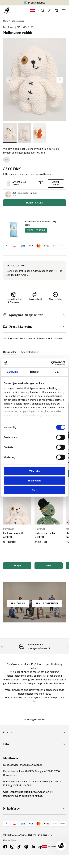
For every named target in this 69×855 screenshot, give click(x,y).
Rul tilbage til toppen (34, 719)
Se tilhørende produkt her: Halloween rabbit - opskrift (33, 338)
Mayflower (14, 835)
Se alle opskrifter (47, 603)
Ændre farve (55, 183)
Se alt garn (18, 603)
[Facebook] (5, 847)
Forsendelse (24, 174)
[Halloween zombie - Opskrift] (48, 510)
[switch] (60, 437)
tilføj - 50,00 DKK (36, 230)
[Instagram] (12, 847)
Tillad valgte (34, 480)
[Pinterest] (26, 847)
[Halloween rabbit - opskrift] (17, 510)
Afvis (34, 490)
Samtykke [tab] (12, 371)
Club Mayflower (10, 840)
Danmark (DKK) (54, 846)
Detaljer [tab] (34, 371)
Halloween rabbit (18, 21)
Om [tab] (57, 371)
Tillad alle (34, 471)
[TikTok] (19, 847)
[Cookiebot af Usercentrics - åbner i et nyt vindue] (51, 363)
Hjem (5, 21)
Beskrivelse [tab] (10, 351)
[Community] (40, 847)
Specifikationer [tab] (30, 351)
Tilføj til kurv (34, 202)
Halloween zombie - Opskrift (45, 534)
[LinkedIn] (33, 847)
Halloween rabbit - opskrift (14, 534)
